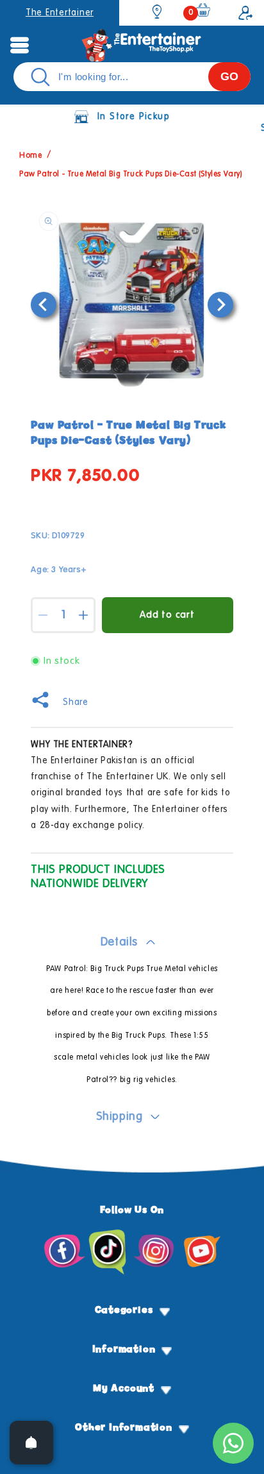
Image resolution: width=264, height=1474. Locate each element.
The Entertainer (60, 12)
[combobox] (132, 76)
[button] (19, 45)
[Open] (31, 1442)
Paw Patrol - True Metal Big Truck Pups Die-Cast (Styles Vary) (131, 174)
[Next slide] (220, 305)
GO (229, 76)
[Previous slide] (43, 305)
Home (30, 156)
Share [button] (75, 702)
